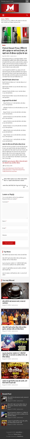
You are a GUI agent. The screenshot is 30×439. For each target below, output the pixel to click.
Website (4, 235)
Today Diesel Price (7, 169)
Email (4, 228)
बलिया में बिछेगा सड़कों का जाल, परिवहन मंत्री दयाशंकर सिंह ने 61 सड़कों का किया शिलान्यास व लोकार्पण (15, 179)
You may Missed (8, 280)
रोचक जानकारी (5, 377)
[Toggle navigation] (3, 15)
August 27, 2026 (6, 305)
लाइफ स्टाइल (5, 297)
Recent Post (6, 394)
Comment (5, 202)
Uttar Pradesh (7, 323)
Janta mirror (13, 56)
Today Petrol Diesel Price (18, 169)
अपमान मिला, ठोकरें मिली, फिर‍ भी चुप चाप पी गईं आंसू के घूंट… (14, 186)
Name (4, 221)
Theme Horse (17, 434)
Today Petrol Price (7, 171)
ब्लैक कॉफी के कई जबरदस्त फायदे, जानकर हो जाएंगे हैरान (14, 254)
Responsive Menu (27, 1)
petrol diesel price (9, 168)
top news (14, 171)
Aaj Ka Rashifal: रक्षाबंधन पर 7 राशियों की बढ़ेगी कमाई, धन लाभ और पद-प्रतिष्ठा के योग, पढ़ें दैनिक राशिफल (14, 355)
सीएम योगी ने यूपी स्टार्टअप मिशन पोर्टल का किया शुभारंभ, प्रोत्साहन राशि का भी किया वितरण (17, 405)
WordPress (20, 436)
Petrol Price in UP (19, 168)
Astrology (6, 349)
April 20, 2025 (5, 56)
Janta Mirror (19, 432)
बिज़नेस (3, 45)
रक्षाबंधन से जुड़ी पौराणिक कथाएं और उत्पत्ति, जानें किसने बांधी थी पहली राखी (18, 421)
